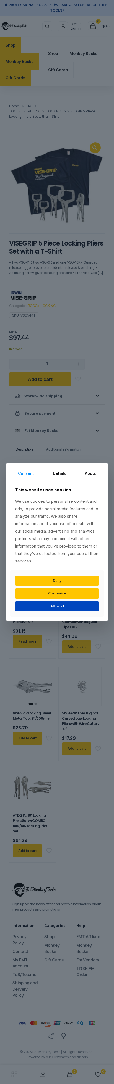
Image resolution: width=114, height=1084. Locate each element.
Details (59, 473)
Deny (57, 580)
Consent (26, 473)
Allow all (57, 606)
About (90, 473)
